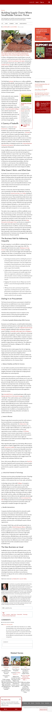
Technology (25, 614)
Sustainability (19, 614)
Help (29, 703)
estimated (27, 132)
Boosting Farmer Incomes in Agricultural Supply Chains (25, 671)
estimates (11, 81)
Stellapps (20, 483)
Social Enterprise (15, 667)
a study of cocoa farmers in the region (16, 61)
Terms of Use (38, 703)
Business (3, 10)
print (16, 23)
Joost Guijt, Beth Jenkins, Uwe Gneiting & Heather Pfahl (25, 677)
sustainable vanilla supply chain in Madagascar (20, 331)
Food (25, 667)
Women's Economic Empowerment (9, 615)
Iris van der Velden (13, 26)
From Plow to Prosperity (15, 669)
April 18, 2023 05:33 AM (7, 624)
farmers (3, 614)
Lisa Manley (5, 26)
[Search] (46, 2)
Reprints (32, 703)
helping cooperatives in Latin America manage (11, 396)
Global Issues (6, 667)
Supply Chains (13, 614)
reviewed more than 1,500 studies (18, 193)
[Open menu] (49, 2)
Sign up (42, 2)
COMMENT (5, 642)
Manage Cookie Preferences (45, 709)
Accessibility (47, 703)
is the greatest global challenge (12, 109)
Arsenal (41, 707)
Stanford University (45, 111)
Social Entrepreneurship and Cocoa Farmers (6, 671)
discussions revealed (9, 447)
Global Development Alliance (18, 527)
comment (11, 23)
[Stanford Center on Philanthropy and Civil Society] (43, 104)
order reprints (23, 23)
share (6, 23)
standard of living (5, 64)
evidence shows (22, 424)
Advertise (25, 703)
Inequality (8, 614)
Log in (37, 2)
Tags (3, 612)
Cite (2, 23)
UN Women (26, 431)
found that (29, 461)
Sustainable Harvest (8, 394)
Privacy (42, 703)
